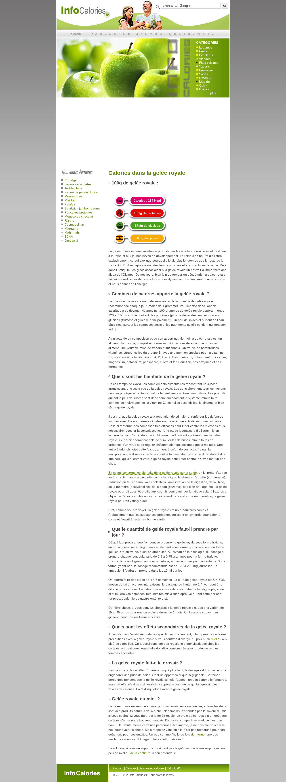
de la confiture (140, 753)
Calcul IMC (174, 768)
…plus (211, 93)
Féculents (206, 55)
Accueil (78, 34)
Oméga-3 (71, 240)
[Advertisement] (143, 132)
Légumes (205, 47)
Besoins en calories (151, 768)
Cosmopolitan (74, 224)
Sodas (203, 74)
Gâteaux (205, 78)
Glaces (204, 89)
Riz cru (69, 220)
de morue (198, 734)
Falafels (70, 204)
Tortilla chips (73, 188)
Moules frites (74, 196)
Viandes (204, 59)
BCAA (69, 236)
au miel (211, 639)
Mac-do (204, 81)
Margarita (71, 228)
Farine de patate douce (81, 192)
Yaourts (204, 66)
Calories (131, 768)
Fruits (203, 51)
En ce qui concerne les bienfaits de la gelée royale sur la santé (152, 472)
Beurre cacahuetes (78, 184)
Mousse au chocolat (79, 216)
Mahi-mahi (72, 232)
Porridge (71, 180)
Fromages (206, 70)
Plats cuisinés (208, 62)
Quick (203, 85)
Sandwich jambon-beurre (82, 208)
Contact (118, 768)
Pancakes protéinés (79, 212)
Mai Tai (70, 200)
